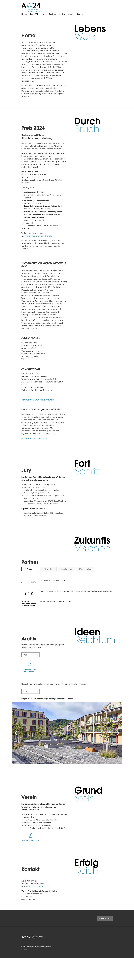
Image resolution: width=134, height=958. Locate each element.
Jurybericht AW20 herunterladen (29, 670)
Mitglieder (48, 569)
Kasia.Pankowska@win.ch (37, 886)
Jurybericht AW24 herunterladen (37, 399)
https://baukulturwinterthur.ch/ (38, 236)
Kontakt (80, 14)
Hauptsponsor (66, 569)
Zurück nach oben (104, 918)
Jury (44, 14)
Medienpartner (85, 569)
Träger (29, 569)
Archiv (62, 14)
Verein (71, 14)
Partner (52, 14)
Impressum (24, 949)
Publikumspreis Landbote (34, 438)
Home (24, 14)
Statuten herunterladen (30, 840)
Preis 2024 (34, 14)
